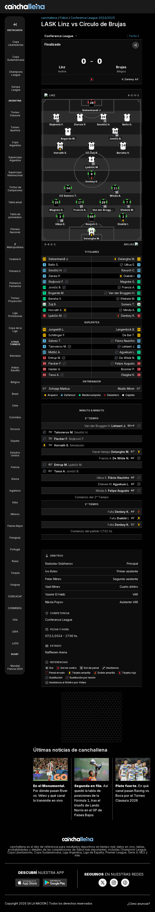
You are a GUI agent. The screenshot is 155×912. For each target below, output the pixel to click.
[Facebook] (125, 883)
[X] (102, 883)
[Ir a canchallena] (25, 6)
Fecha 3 (134, 35)
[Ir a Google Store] (55, 882)
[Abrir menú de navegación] (15, 24)
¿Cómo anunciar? (138, 903)
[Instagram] (114, 883)
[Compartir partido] (135, 45)
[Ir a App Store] (27, 882)
